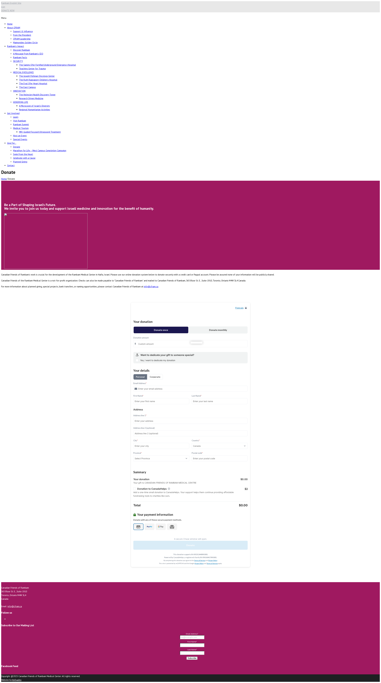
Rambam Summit (21, 124)
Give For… (11, 143)
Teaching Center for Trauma (32, 68)
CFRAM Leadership (22, 38)
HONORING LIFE (20, 102)
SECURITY (18, 61)
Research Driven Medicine (31, 98)
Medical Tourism (21, 128)
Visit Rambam (19, 120)
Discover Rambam (21, 50)
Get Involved (13, 113)
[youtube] (8, 619)
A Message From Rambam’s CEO (28, 53)
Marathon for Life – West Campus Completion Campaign (39, 150)
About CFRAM (13, 27)
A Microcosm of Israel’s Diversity (34, 105)
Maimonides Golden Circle (25, 42)
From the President (22, 35)
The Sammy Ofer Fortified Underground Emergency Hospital (47, 64)
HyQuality (16, 680)
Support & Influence (23, 31)
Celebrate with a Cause (24, 158)
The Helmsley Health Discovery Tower (37, 94)
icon (3, 6)
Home (10, 23)
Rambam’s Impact (15, 46)
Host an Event (20, 135)
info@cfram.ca (151, 286)
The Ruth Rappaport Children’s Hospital (38, 79)
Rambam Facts (20, 57)
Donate (16, 146)
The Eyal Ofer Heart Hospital (33, 83)
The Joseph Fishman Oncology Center (37, 76)
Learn (15, 117)
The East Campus (27, 87)
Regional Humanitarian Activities (34, 109)
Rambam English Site (11, 3)
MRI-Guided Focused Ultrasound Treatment (40, 131)
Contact (11, 165)
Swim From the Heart (23, 154)
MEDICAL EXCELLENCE (23, 72)
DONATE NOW (7, 10)
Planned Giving (20, 161)
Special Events (20, 139)
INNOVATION (19, 91)
